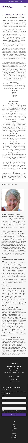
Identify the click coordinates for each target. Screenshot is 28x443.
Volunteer (14, 435)
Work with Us (14, 437)
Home (14, 424)
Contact (14, 431)
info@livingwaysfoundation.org (14, 366)
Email (3, 405)
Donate (14, 433)
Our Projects (14, 428)
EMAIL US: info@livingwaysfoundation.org (14, 1)
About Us (14, 426)
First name (4, 395)
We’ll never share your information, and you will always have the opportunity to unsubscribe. (13, 411)
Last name (4, 400)
